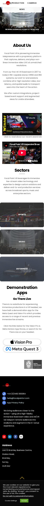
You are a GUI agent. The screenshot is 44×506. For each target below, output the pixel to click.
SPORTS (22, 214)
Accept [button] (24, 501)
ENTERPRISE (22, 268)
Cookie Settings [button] (11, 501)
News (22, 9)
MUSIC (22, 241)
